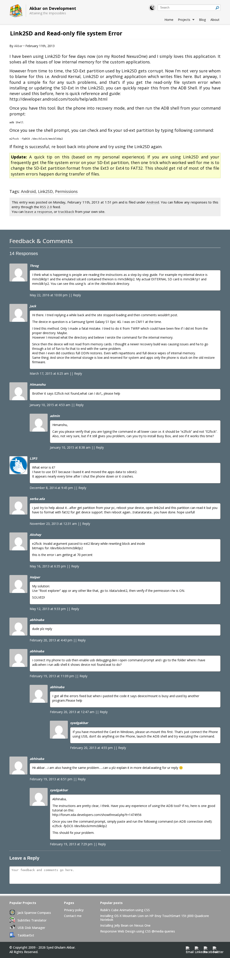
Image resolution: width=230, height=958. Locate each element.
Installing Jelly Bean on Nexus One (125, 925)
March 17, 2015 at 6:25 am (49, 373)
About (214, 19)
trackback (66, 211)
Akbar (18, 46)
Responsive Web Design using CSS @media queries (137, 931)
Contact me (73, 916)
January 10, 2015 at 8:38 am (70, 447)
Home (168, 19)
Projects (184, 19)
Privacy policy (74, 910)
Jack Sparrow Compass (34, 912)
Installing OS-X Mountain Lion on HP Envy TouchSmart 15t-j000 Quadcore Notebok (154, 918)
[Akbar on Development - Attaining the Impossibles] (16, 11)
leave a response (38, 211)
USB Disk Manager (31, 928)
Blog (202, 19)
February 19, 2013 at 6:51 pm (51, 779)
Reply (77, 295)
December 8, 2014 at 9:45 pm (51, 488)
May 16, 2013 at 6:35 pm (48, 566)
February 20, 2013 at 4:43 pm (51, 640)
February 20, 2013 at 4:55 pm (91, 748)
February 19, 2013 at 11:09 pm (52, 676)
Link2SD (45, 191)
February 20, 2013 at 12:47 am (72, 712)
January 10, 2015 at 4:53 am (50, 405)
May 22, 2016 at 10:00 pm (49, 295)
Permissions (66, 191)
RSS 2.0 (46, 207)
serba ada (37, 499)
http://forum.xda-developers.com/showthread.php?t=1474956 (97, 815)
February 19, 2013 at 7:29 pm (71, 844)
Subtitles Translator (32, 920)
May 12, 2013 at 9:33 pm (48, 609)
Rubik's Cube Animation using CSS (125, 910)
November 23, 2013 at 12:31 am (53, 523)
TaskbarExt (26, 935)
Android (28, 191)
